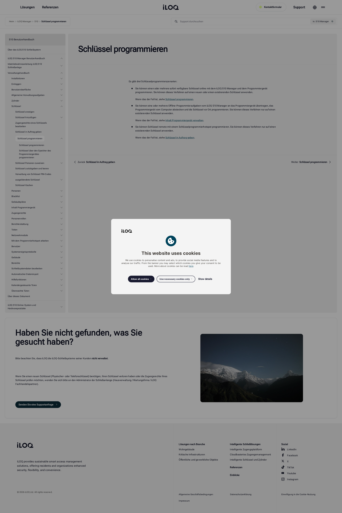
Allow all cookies (140, 279)
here (191, 266)
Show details (205, 279)
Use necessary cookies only (175, 279)
